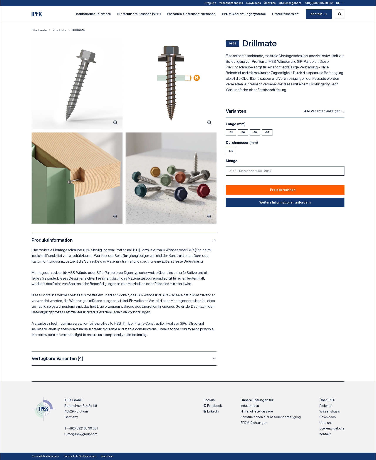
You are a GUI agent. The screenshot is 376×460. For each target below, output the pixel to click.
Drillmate (78, 30)
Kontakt (316, 13)
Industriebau (250, 405)
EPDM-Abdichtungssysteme (244, 13)
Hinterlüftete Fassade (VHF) (139, 13)
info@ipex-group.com (82, 434)
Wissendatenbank (231, 3)
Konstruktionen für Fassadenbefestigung (271, 417)
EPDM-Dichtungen (254, 422)
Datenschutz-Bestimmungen (80, 456)
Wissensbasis (329, 411)
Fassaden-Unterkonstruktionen (191, 13)
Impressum (107, 456)
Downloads (253, 3)
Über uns (270, 3)
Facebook (214, 405)
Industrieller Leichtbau (93, 13)
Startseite (39, 30)
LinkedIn (212, 411)
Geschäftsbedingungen (45, 456)
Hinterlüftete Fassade (257, 411)
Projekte (210, 3)
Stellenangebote (290, 3)
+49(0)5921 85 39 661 (319, 3)
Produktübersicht (286, 13)
